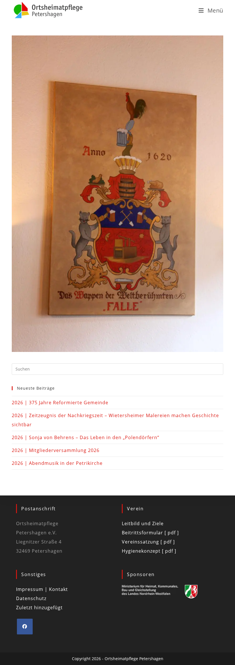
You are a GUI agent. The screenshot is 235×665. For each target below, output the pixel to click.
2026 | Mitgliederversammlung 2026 (55, 450)
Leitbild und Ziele (143, 523)
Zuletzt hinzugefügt (39, 607)
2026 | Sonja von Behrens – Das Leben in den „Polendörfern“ (85, 437)
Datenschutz (31, 598)
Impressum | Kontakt (42, 589)
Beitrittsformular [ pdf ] (150, 532)
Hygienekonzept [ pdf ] (149, 551)
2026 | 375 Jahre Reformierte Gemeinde (60, 402)
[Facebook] (25, 626)
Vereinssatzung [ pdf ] (148, 542)
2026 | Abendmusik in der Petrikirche (57, 463)
